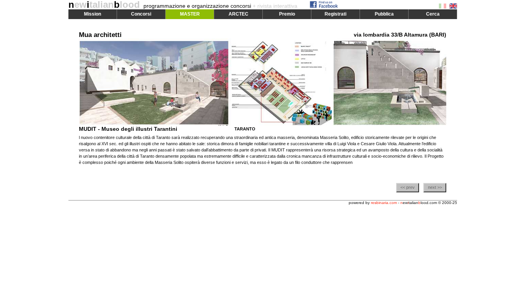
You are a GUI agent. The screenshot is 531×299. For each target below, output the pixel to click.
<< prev (407, 187)
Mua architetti (100, 35)
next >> (435, 187)
